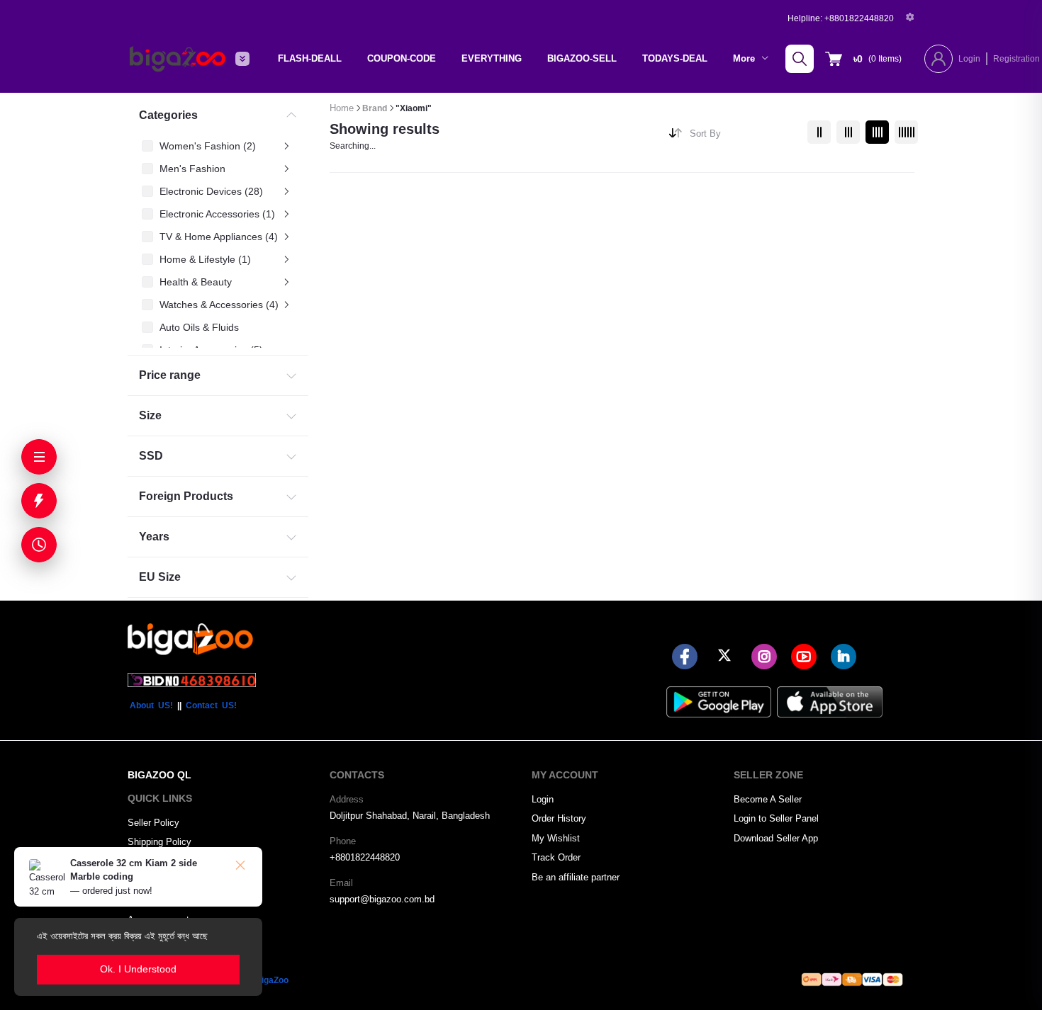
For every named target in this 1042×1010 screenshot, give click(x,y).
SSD (151, 456)
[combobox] (743, 136)
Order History (559, 818)
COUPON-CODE (401, 58)
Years (154, 536)
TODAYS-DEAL (674, 58)
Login (969, 59)
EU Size (160, 577)
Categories (168, 115)
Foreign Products (186, 496)
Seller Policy (153, 822)
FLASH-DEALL (310, 58)
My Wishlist (556, 838)
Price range (170, 375)
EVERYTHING (491, 58)
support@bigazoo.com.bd (382, 899)
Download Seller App (776, 838)
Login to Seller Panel (776, 818)
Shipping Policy (159, 841)
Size (150, 415)
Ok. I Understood (138, 969)
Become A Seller (768, 799)
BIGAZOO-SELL (582, 58)
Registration (1016, 59)
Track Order (556, 857)
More (745, 58)
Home (342, 108)
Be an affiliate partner (576, 877)
